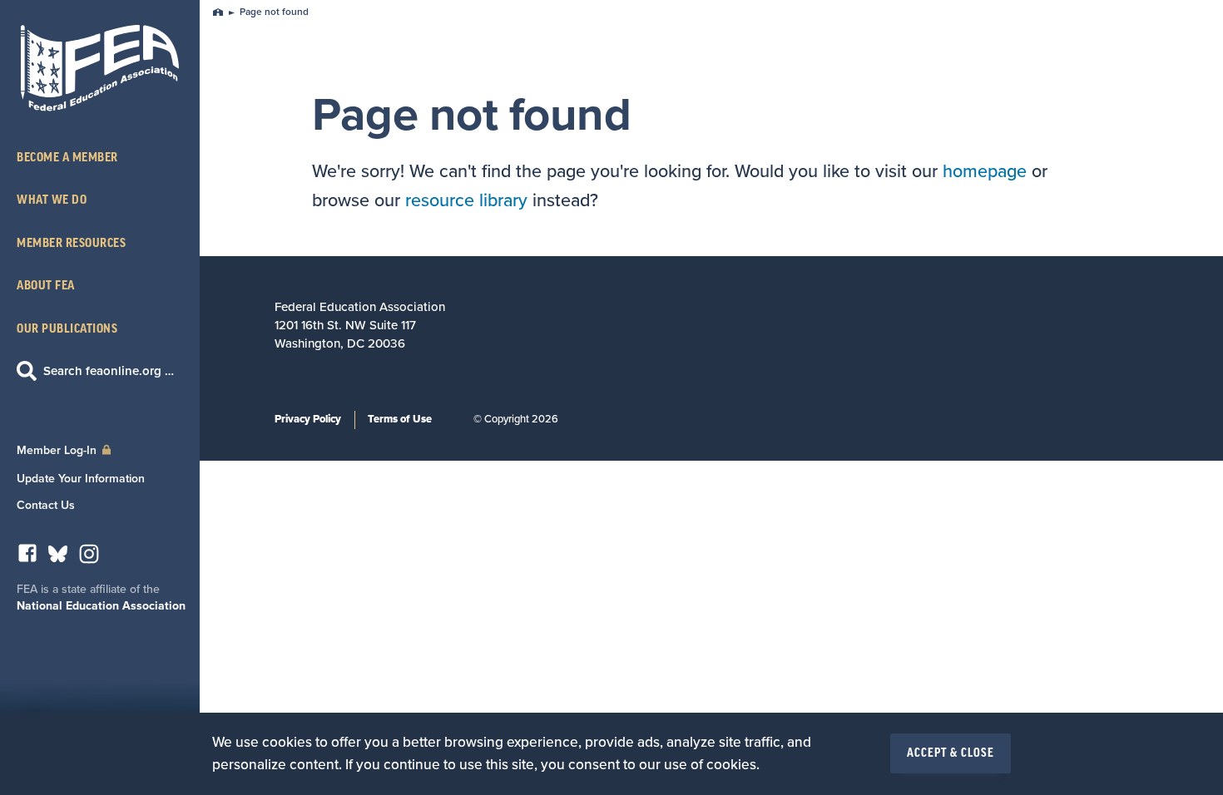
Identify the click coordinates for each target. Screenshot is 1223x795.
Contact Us (46, 505)
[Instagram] (89, 558)
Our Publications (67, 329)
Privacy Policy (308, 419)
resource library (466, 200)
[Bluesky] (58, 557)
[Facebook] (27, 557)
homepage (985, 171)
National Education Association (101, 606)
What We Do (52, 200)
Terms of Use (400, 419)
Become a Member (67, 157)
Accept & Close (950, 753)
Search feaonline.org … (108, 370)
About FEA (46, 285)
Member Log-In (58, 450)
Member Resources (71, 243)
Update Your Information (81, 479)
